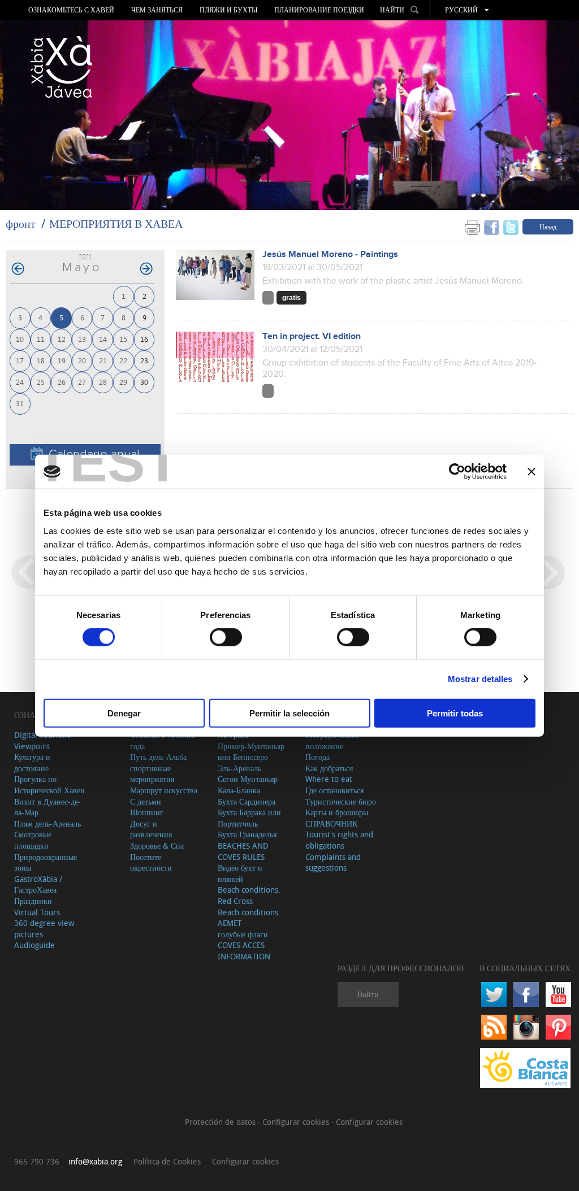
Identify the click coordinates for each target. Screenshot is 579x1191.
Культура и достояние (32, 762)
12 (62, 339)
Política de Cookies (167, 1161)
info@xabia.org (95, 1161)
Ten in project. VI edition (311, 336)
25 (41, 381)
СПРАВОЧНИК (331, 823)
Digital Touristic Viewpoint (42, 740)
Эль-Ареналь (239, 768)
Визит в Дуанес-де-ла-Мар (47, 807)
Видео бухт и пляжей (240, 873)
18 (41, 360)
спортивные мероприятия (152, 774)
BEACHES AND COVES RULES (243, 851)
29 (123, 381)
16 (144, 339)
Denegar (124, 713)
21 (103, 360)
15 (123, 339)
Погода (317, 756)
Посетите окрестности (151, 862)
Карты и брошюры (336, 812)
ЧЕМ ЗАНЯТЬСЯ (157, 10)
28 (103, 381)
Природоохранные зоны (45, 862)
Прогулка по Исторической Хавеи (49, 784)
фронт (21, 223)
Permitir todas (455, 713)
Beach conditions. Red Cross (249, 895)
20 (82, 360)
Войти (368, 994)
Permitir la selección (289, 713)
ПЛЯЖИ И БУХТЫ (228, 10)
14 (103, 339)
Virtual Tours (37, 912)
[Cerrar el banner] (531, 472)
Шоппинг (146, 812)
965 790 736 (36, 1161)
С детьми (145, 801)
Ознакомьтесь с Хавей (71, 10)
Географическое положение (331, 740)
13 (82, 339)
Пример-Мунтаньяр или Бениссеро (251, 752)
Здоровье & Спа (157, 845)
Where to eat (328, 778)
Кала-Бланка (239, 790)
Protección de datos (221, 1121)
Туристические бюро (340, 801)
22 (123, 360)
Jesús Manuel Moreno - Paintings (330, 254)
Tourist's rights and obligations (339, 840)
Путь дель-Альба (158, 756)
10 (20, 339)
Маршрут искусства (163, 790)
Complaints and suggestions (333, 862)
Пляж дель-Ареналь (47, 823)
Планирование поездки (319, 10)
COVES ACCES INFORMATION (244, 951)
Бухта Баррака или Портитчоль (249, 818)
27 (82, 381)
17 (20, 360)
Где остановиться (334, 790)
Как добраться (329, 768)
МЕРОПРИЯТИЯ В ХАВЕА (116, 223)
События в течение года (162, 740)
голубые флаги (243, 934)
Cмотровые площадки (32, 840)
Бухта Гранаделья (247, 834)
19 (62, 360)
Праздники (33, 901)
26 (62, 381)
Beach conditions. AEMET (249, 918)
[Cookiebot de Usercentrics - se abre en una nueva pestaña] (457, 471)
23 (144, 360)
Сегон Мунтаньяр (248, 778)
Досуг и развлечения (151, 829)
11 (41, 339)
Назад (547, 226)
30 (144, 381)
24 (20, 381)
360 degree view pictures (44, 929)
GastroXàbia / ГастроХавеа (38, 884)
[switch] (226, 637)
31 (20, 403)
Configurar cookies (296, 1121)
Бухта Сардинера (246, 801)
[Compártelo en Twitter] (510, 226)
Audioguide (34, 945)
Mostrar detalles (480, 679)
